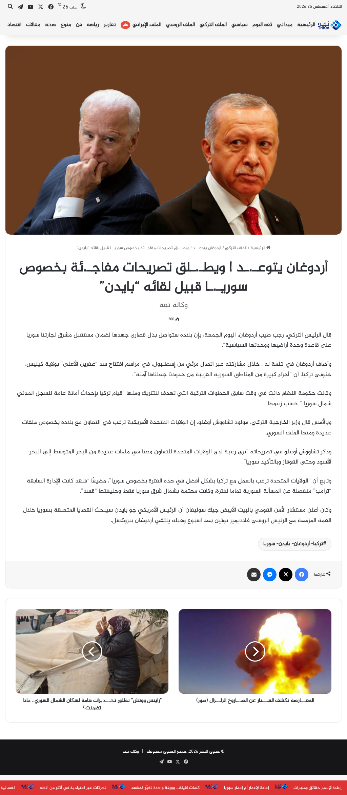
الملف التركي (213, 24)
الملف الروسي (180, 24)
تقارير (110, 24)
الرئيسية (306, 24)
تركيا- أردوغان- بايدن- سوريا (293, 544)
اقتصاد (14, 24)
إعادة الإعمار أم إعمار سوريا (246, 788)
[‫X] (285, 574)
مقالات (33, 24)
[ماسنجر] (270, 574)
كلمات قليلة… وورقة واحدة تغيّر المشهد (165, 788)
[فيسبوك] (301, 574)
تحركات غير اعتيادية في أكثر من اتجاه (73, 788)
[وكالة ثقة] (330, 24)
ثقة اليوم (262, 24)
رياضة (93, 24)
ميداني (284, 24)
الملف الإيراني (142, 24)
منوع (66, 24)
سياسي (239, 24)
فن (79, 24)
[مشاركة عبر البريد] (254, 574)
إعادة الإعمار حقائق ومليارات (317, 788)
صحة (50, 24)
